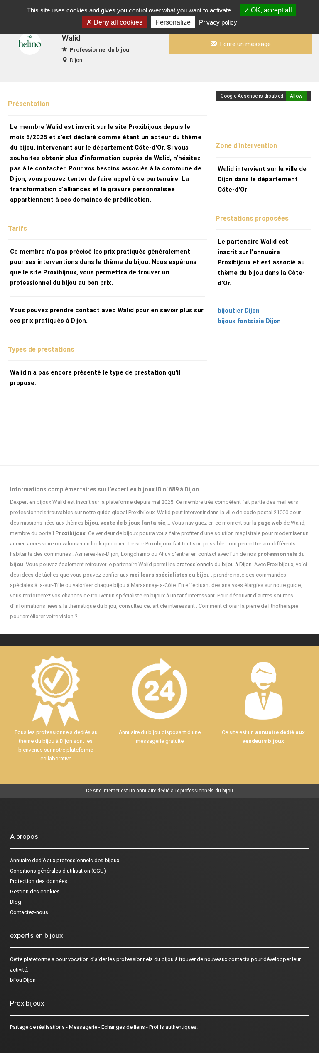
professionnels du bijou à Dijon (214, 564)
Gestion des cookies (35, 891)
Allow (296, 96)
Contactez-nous (29, 912)
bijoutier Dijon (239, 310)
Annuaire (20, 860)
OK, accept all (270, 10)
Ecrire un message (244, 44)
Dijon (76, 60)
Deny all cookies (117, 22)
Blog (15, 902)
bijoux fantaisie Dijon (249, 321)
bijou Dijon (23, 980)
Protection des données (38, 881)
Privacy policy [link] (218, 22)
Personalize (173, 22)
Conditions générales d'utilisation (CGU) (58, 871)
